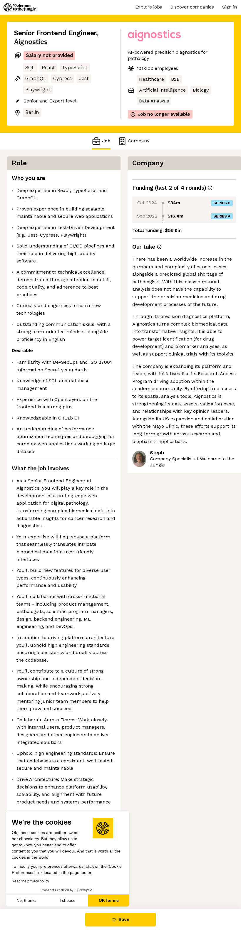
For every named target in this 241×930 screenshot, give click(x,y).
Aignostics (30, 42)
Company (138, 141)
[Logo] (20, 7)
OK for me (109, 900)
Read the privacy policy (30, 881)
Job (106, 141)
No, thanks (26, 900)
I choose (68, 900)
